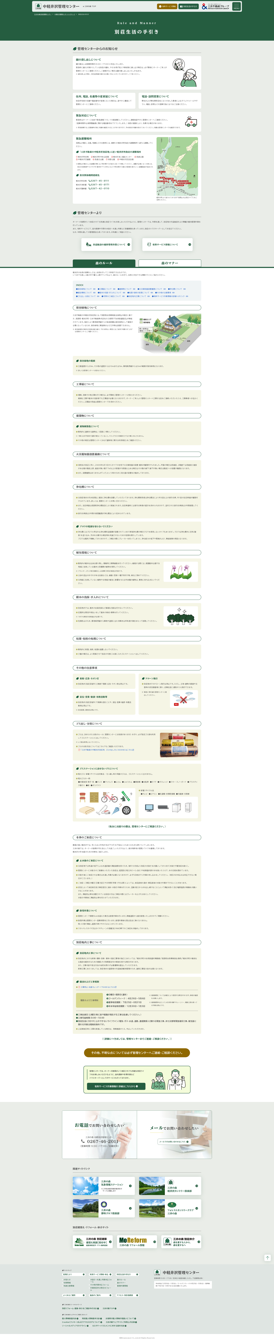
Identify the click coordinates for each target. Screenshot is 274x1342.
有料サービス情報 (167, 6)
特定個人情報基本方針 (91, 1318)
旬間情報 (67, 1283)
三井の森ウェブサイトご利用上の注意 (120, 1322)
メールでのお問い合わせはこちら (172, 1142)
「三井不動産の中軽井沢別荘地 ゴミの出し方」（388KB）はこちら (106, 750)
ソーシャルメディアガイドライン (74, 1326)
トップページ (65, 14)
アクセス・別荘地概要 (125, 1295)
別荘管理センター (42, 14)
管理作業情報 (122, 1286)
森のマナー (169, 263)
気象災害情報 (69, 1286)
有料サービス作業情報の (115, 1086)
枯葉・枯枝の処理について (141, 292)
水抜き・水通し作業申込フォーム (101, 1281)
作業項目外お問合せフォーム (100, 1289)
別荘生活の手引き (188, 6)
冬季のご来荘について (114, 296)
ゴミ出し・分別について (88, 296)
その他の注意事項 (166, 292)
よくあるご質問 (69, 1295)
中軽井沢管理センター (61, 6)
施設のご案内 (95, 1295)
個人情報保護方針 (69, 1318)
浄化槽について (178, 289)
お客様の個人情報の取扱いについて (120, 1318)
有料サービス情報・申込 (99, 1274)
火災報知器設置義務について (152, 289)
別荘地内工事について (139, 296)
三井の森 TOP (89, 6)
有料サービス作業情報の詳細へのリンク (171, 296)
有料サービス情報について (165, 244)
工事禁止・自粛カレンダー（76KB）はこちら (98, 987)
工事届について (107, 289)
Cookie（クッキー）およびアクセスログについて (81, 1322)
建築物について (127, 289)
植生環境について (87, 292)
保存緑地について (87, 289)
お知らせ (67, 1280)
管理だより (67, 1274)
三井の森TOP (108, 1308)
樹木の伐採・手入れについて (112, 292)
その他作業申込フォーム (99, 1285)
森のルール (121, 1280)
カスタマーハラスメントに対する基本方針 (108, 1326)
